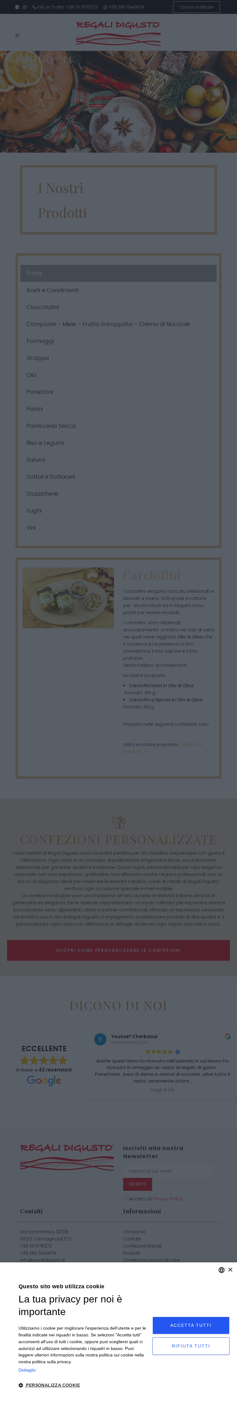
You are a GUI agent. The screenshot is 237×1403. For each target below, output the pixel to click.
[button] (83, 1385)
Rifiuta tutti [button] (191, 1345)
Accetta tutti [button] (191, 1325)
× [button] (230, 1270)
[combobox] (221, 1270)
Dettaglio (27, 1370)
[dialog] (118, 1332)
